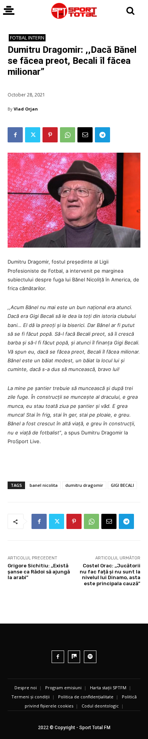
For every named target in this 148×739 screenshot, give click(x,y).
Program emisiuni (63, 687)
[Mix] (74, 657)
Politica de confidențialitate (85, 697)
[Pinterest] (50, 134)
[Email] (85, 134)
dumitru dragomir (84, 485)
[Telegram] (102, 134)
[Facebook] (15, 134)
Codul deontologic (100, 706)
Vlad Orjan (26, 109)
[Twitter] (32, 134)
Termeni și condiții (30, 697)
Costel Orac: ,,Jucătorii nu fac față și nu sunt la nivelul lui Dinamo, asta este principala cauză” (110, 574)
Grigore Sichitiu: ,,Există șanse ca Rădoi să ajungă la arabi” (39, 571)
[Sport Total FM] (74, 11)
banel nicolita (44, 485)
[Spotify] (90, 657)
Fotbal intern (27, 37)
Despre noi (25, 687)
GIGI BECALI (122, 485)
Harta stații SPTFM (108, 687)
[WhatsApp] (67, 134)
